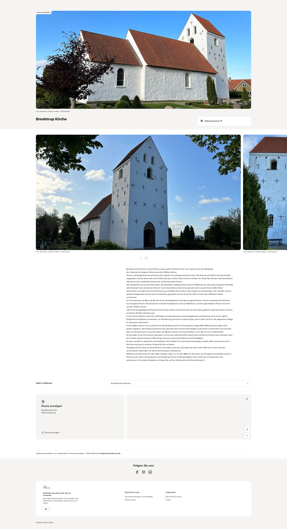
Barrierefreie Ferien (174, 497)
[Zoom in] (247, 429)
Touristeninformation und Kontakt (139, 497)
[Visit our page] (137, 472)
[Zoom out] (247, 435)
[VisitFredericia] (46, 486)
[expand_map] (246, 398)
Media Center (130, 500)
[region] (188, 417)
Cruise (168, 500)
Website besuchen (212, 121)
